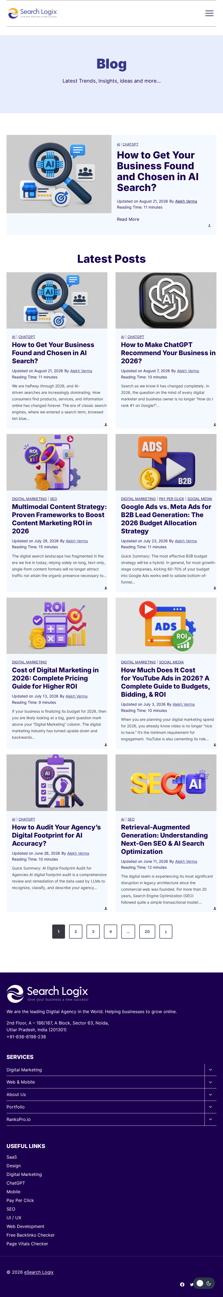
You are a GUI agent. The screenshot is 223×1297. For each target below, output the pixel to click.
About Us (16, 1094)
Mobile (13, 1191)
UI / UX (14, 1217)
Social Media (199, 499)
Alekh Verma (186, 201)
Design (14, 1165)
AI (118, 144)
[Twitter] (192, 1284)
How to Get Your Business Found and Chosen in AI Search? (158, 171)
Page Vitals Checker (27, 1243)
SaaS (12, 1157)
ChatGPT (130, 144)
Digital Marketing (29, 499)
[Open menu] (209, 13)
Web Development (25, 1226)
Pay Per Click (171, 499)
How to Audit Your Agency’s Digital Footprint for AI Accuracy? (56, 835)
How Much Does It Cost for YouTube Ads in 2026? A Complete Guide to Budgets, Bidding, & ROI (165, 682)
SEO (53, 499)
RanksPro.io (19, 1119)
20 (147, 931)
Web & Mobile (21, 1082)
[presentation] (59, 174)
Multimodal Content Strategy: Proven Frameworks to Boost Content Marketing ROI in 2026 (59, 519)
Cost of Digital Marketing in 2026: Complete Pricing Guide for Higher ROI (55, 678)
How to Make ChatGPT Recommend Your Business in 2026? (168, 353)
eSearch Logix (39, 1272)
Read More (128, 219)
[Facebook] (182, 1284)
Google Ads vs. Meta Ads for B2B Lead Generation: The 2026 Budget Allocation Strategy (166, 519)
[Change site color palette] (204, 1283)
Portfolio (16, 1107)
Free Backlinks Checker (31, 1235)
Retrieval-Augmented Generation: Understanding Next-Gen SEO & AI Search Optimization (164, 839)
